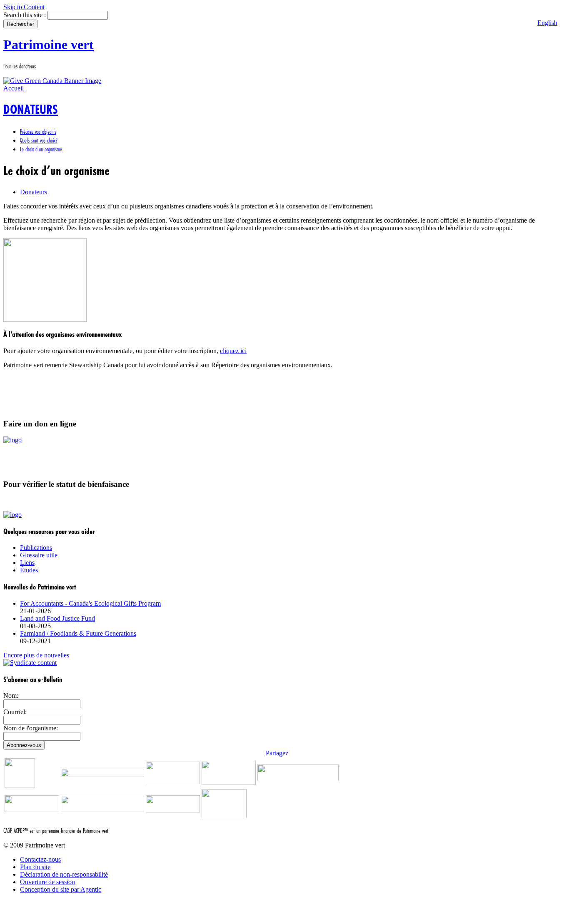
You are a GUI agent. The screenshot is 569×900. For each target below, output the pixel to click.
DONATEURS (30, 109)
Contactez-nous (40, 859)
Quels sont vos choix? (38, 140)
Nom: (10, 695)
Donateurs (33, 192)
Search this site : (25, 14)
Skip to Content (24, 6)
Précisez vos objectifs (38, 131)
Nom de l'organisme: (30, 728)
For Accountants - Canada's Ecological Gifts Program (90, 603)
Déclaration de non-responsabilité (64, 874)
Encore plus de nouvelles (36, 655)
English (547, 22)
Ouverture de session (47, 881)
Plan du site (35, 866)
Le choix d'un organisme (41, 149)
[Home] (52, 80)
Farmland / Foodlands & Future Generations (78, 633)
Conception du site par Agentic (60, 889)
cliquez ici (233, 350)
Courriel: (15, 711)
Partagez (277, 753)
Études (29, 570)
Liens (27, 562)
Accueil (13, 88)
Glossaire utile (38, 555)
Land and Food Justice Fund (57, 618)
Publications (36, 547)
